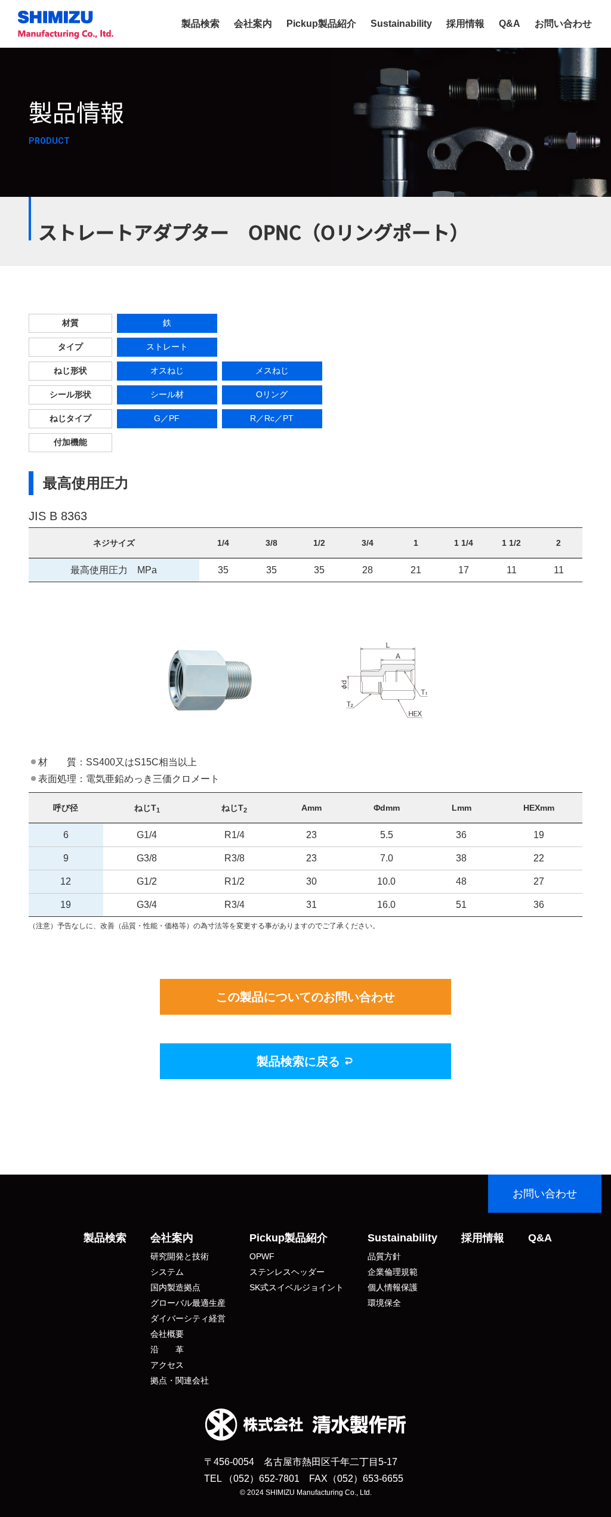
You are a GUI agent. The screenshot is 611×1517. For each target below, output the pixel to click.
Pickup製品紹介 (321, 23)
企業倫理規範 (393, 1272)
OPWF (261, 1256)
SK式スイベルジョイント (296, 1287)
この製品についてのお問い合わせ (305, 996)
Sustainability (401, 23)
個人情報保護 (393, 1287)
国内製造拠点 (175, 1287)
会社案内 (253, 23)
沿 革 (167, 1349)
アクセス (167, 1365)
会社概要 (167, 1334)
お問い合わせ (563, 23)
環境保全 (384, 1303)
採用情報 (465, 23)
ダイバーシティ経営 (188, 1318)
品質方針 (384, 1256)
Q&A (509, 23)
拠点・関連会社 (179, 1380)
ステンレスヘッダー (287, 1272)
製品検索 (200, 23)
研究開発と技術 (179, 1256)
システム (167, 1272)
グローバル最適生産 (188, 1303)
